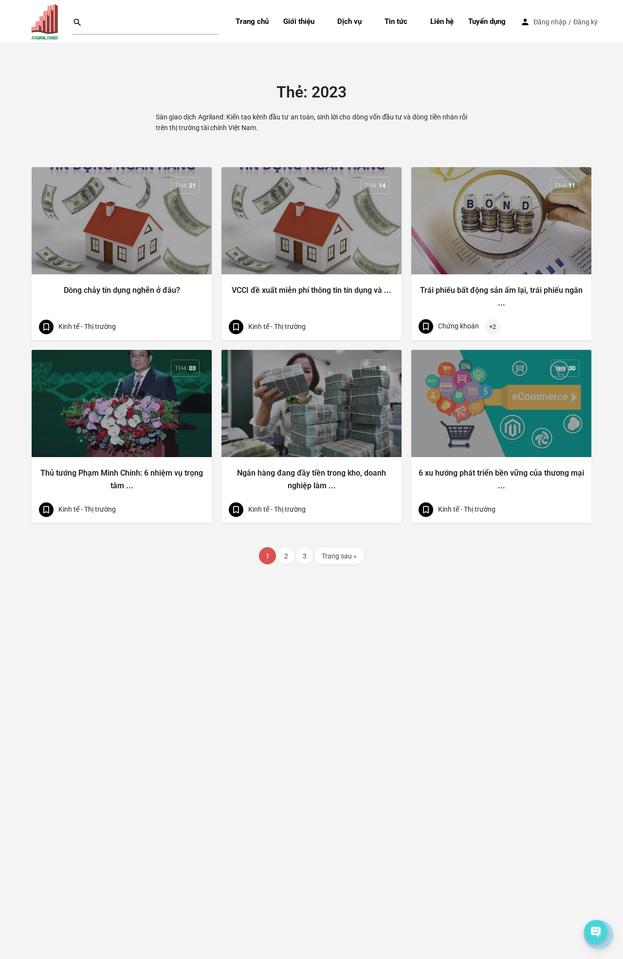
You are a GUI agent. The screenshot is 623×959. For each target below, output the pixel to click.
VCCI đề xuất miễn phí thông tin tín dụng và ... (311, 290)
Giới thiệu (298, 21)
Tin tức (396, 21)
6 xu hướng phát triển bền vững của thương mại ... (501, 479)
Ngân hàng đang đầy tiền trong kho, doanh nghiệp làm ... (311, 479)
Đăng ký (585, 22)
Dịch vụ (349, 21)
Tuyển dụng (487, 21)
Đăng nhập (550, 22)
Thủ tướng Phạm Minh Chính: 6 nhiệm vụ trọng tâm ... (121, 479)
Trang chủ (252, 21)
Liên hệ (442, 21)
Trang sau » (339, 556)
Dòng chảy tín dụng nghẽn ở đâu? (122, 290)
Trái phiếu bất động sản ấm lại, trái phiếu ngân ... (501, 296)
